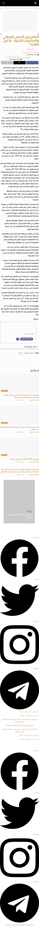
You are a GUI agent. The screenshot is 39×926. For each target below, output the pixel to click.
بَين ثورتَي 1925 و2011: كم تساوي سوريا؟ (24, 459)
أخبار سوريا (26, 52)
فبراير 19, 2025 (20, 400)
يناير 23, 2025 (20, 474)
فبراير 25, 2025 (20, 462)
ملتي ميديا (36, 715)
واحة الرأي (4, 455)
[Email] (17, 339)
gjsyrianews (35, 400)
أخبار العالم (4, 423)
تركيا (20, 353)
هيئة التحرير (29, 49)
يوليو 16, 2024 (34, 52)
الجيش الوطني (28, 353)
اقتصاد (21, 712)
